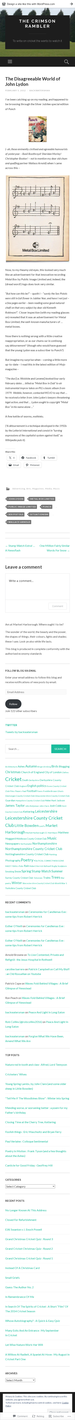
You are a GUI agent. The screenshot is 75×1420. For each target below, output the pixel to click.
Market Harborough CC (36, 832)
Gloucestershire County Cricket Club (52, 796)
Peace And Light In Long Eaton (47, 1012)
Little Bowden (26, 825)
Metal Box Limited (42, 499)
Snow (18, 871)
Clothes (65, 772)
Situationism (39, 514)
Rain (26, 865)
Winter (17, 883)
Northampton (26, 844)
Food (24, 791)
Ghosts (60, 791)
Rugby (54, 866)
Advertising (18, 488)
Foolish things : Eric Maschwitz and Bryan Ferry (33, 1131)
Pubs (21, 866)
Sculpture (62, 866)
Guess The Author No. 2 (19, 1287)
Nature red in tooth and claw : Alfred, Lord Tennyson (36, 1064)
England (23, 786)
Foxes (40, 791)
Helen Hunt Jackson (55, 800)
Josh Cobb (56, 805)
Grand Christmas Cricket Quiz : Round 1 (29, 1258)
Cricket (13, 779)
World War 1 (61, 883)
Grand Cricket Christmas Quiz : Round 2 (29, 1248)
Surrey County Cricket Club (19, 877)
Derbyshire (34, 780)
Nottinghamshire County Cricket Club (27, 854)
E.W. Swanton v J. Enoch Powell (23, 1229)
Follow (13, 704)
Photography (12, 860)
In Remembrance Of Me (19, 1296)
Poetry (27, 859)
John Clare (44, 806)
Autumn (31, 766)
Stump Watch (41, 871)
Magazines (38, 488)
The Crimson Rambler (37, 24)
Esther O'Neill (13, 926)
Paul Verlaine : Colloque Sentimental (26, 1141)
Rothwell (47, 866)
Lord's (42, 826)
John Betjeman (32, 806)
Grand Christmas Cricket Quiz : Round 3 (29, 1239)
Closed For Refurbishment (20, 1219)
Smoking (9, 871)
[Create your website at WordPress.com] (37, 4)
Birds (54, 766)
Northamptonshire (44, 843)
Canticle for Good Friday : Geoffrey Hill (28, 1165)
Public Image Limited (22, 506)
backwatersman (39, 90)
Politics (15, 866)
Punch (47, 506)
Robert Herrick (36, 866)
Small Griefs (12, 1277)
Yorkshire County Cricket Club (20, 888)
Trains (47, 877)
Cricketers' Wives (16, 1074)
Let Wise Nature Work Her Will (24, 1344)
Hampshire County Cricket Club (30, 800)
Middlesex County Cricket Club (31, 838)
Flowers (18, 791)
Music (56, 488)
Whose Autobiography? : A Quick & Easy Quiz (32, 1320)
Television (38, 878)
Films (12, 791)
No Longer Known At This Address (26, 1210)
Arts (28, 488)
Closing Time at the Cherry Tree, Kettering (30, 1122)
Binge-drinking (44, 767)
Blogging (64, 766)
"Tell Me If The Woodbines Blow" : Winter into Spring (37, 1098)
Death (25, 780)
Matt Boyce (52, 833)
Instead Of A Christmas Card (22, 1268)
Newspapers (12, 843)
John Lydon (15, 499)
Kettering (29, 811)
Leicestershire (46, 811)
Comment (57, 606)
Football (32, 790)
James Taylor (15, 805)
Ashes (21, 766)
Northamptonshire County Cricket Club (33, 849)
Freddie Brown (50, 791)
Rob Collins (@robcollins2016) (23, 1021)
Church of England (32, 772)
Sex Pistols (15, 514)
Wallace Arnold (19, 522)
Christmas (13, 772)
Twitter (11, 725)
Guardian (10, 800)
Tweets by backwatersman (21, 732)
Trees (55, 877)
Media (48, 488)
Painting (53, 854)
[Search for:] (37, 748)
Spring (26, 871)
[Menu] (10, 62)
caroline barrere (14, 969)
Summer (57, 871)
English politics (36, 786)
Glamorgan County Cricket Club (20, 796)
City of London (53, 772)
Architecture (11, 766)
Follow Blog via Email (20, 670)
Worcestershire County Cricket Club (38, 883)
